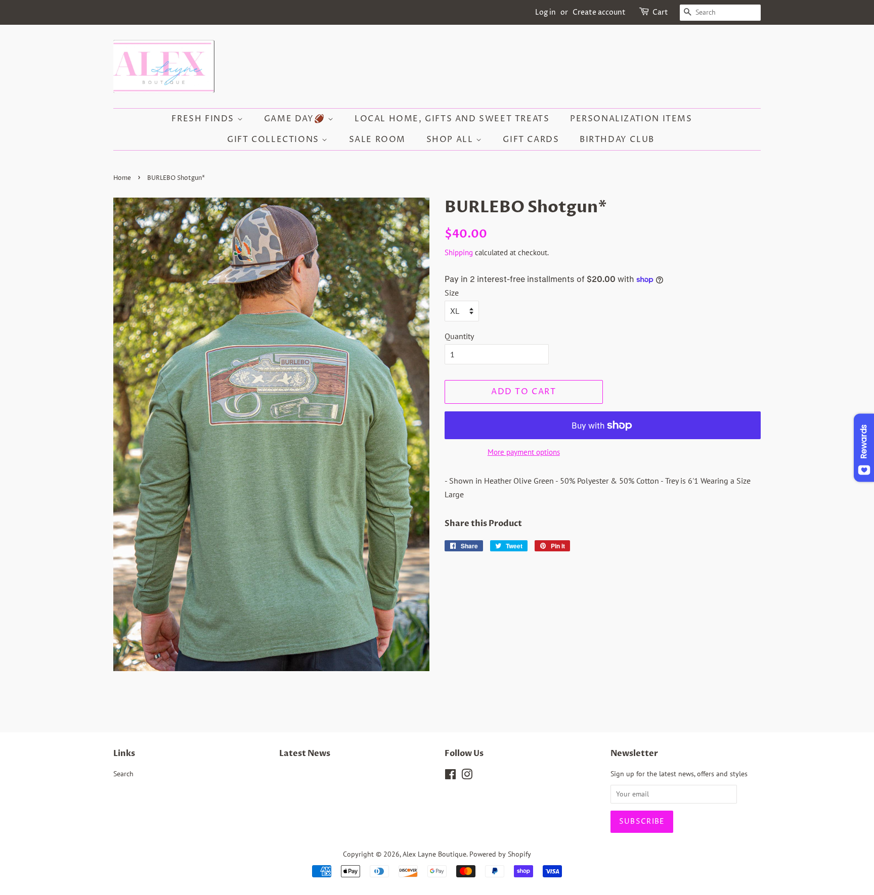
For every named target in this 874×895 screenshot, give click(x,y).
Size (452, 293)
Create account (599, 12)
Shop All (451, 139)
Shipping (459, 252)
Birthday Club (617, 139)
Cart (660, 12)
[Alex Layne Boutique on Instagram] (466, 776)
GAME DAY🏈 (296, 118)
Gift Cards (531, 139)
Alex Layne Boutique (434, 854)
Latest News (304, 753)
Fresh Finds (204, 118)
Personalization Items (631, 118)
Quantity (459, 336)
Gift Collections (274, 139)
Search (123, 773)
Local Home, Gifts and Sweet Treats (452, 118)
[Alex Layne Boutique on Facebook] (450, 776)
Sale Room (377, 139)
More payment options (524, 452)
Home (122, 178)
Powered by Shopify (500, 854)
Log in (545, 12)
